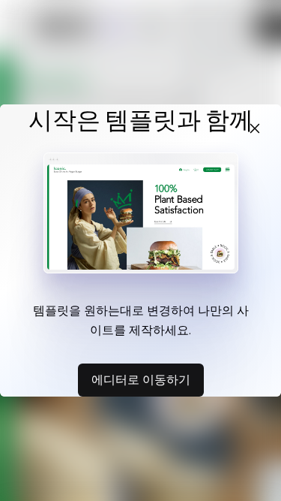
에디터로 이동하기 (140, 379)
